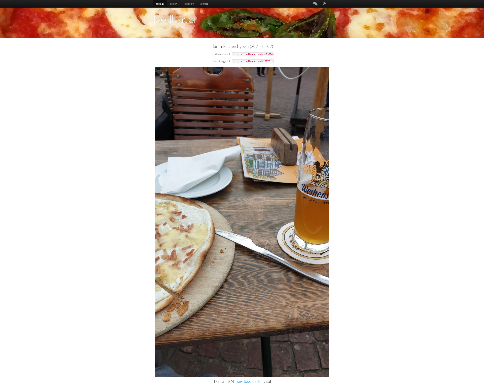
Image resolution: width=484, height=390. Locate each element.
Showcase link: (223, 54)
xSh (245, 46)
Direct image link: (221, 61)
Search (204, 3)
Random (189, 3)
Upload (160, 3)
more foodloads (244, 381)
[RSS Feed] (324, 4)
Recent (174, 3)
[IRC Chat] (315, 4)
